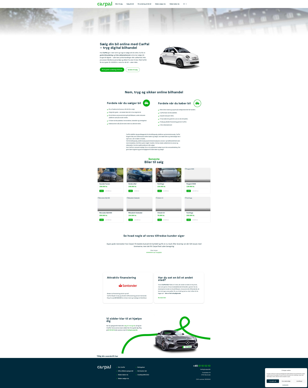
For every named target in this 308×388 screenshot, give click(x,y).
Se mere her (162, 298)
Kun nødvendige (286, 381)
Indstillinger (299, 381)
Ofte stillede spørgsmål (125, 371)
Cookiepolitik (285, 385)
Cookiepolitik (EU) (143, 375)
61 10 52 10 (201, 365)
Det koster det (142, 371)
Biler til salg (119, 4)
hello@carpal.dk (132, 330)
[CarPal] (105, 4)
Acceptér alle (272, 381)
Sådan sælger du (160, 4)
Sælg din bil (130, 4)
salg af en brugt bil (129, 326)
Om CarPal (121, 367)
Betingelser (141, 367)
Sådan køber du (174, 4)
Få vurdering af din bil (144, 4)
